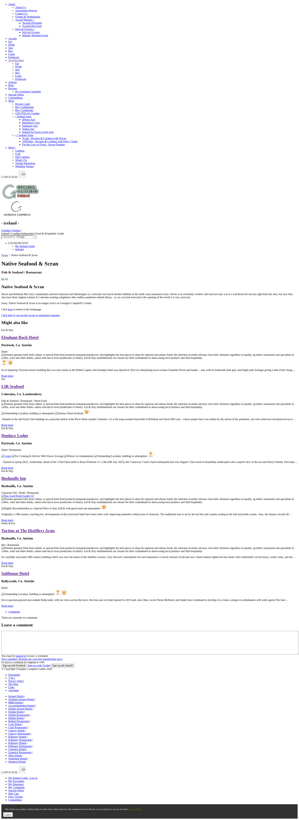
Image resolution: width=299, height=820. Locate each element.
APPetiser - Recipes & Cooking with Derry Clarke (50, 141)
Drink (11, 44)
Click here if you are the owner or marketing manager (30, 315)
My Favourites (16, 781)
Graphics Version (10, 230)
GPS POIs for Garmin (27, 113)
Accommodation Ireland (21, 705)
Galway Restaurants (19, 733)
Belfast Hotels (16, 718)
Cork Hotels (15, 724)
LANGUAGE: (9, 176)
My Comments (16, 787)
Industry (19, 249)
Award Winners (24, 19)
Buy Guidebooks (24, 107)
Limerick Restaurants (19, 752)
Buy (10, 51)
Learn (11, 54)
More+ (12, 147)
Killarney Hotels (17, 736)
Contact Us (21, 13)
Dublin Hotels (16, 711)
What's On (21, 160)
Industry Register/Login (35, 35)
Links (11, 687)
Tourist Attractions (25, 163)
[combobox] (22, 174)
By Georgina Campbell (28, 91)
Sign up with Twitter (39, 665)
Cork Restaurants (17, 727)
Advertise (13, 690)
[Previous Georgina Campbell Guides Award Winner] (4, 362)
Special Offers (16, 94)
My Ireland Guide (25, 246)
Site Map (13, 684)
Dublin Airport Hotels (20, 708)
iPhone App (28, 119)
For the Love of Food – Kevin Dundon (43, 144)
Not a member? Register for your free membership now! (32, 659)
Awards (12, 38)
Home (4, 255)
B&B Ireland (15, 702)
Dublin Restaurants (18, 714)
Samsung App (30, 125)
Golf (17, 153)
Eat (10, 41)
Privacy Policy (16, 681)
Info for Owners (25, 29)
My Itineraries (16, 784)
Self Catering (22, 157)
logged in (21, 655)
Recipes (12, 88)
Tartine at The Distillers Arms (28, 530)
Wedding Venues (24, 166)
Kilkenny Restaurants (20, 746)
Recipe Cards (22, 104)
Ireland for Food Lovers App (38, 132)
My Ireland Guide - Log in (22, 778)
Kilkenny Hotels (17, 743)
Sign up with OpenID (62, 665)
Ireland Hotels (16, 696)
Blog (11, 85)
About (11, 4)
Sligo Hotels (15, 755)
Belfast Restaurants (18, 721)
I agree (7, 814)
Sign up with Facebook (14, 665)
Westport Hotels (17, 761)
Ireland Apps (23, 116)
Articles (12, 82)
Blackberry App (31, 122)
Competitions (15, 97)
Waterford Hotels (17, 758)
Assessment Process (26, 10)
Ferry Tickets (15, 796)
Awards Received (32, 26)
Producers (13, 57)
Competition (15, 799)
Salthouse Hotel (15, 573)
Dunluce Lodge (14, 435)
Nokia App (28, 128)
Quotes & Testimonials (27, 16)
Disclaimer (14, 674)
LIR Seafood (12, 386)
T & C (11, 677)
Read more (7, 375)
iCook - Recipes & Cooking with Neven (44, 138)
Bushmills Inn (13, 478)
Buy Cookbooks (24, 110)
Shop (11, 100)
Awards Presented (32, 22)
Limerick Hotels (17, 749)
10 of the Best (16, 60)
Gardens (19, 150)
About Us (20, 7)
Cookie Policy (135, 809)
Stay (10, 47)
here (10, 309)
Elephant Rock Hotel (20, 337)
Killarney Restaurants (20, 739)
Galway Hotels (16, 730)
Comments (14, 611)
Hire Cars (13, 793)
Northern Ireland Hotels (21, 699)
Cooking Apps (24, 135)
